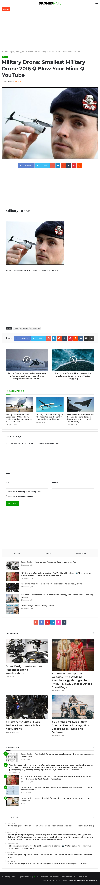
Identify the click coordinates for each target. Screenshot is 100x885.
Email (8, 482)
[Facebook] (41, 622)
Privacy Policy (82, 881)
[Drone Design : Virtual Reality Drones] (12, 609)
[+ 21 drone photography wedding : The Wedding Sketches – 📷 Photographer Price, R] (12, 576)
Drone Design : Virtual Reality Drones (37, 606)
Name (8, 473)
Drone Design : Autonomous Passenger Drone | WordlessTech (49, 562)
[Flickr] (58, 622)
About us (72, 881)
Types (12, 52)
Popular (48, 553)
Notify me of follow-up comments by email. (24, 492)
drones (16, 328)
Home (5, 52)
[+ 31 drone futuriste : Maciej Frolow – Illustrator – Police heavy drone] (12, 587)
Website (55, 482)
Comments (81, 553)
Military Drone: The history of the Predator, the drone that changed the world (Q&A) (49, 416)
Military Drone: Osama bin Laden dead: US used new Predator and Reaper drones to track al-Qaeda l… (19, 418)
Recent (17, 553)
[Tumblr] (64, 622)
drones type (24, 328)
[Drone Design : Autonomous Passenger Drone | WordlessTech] (12, 565)
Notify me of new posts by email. (20, 496)
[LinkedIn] (52, 622)
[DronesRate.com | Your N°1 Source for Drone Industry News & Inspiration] (50, 3)
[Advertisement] (50, 31)
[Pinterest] (47, 622)
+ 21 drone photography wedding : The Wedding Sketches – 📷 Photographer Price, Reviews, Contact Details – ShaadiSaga (56, 574)
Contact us (93, 881)
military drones (35, 328)
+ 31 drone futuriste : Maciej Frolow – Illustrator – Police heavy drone (51, 584)
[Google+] (36, 622)
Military (18, 52)
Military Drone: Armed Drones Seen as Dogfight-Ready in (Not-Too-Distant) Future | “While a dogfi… (80, 418)
